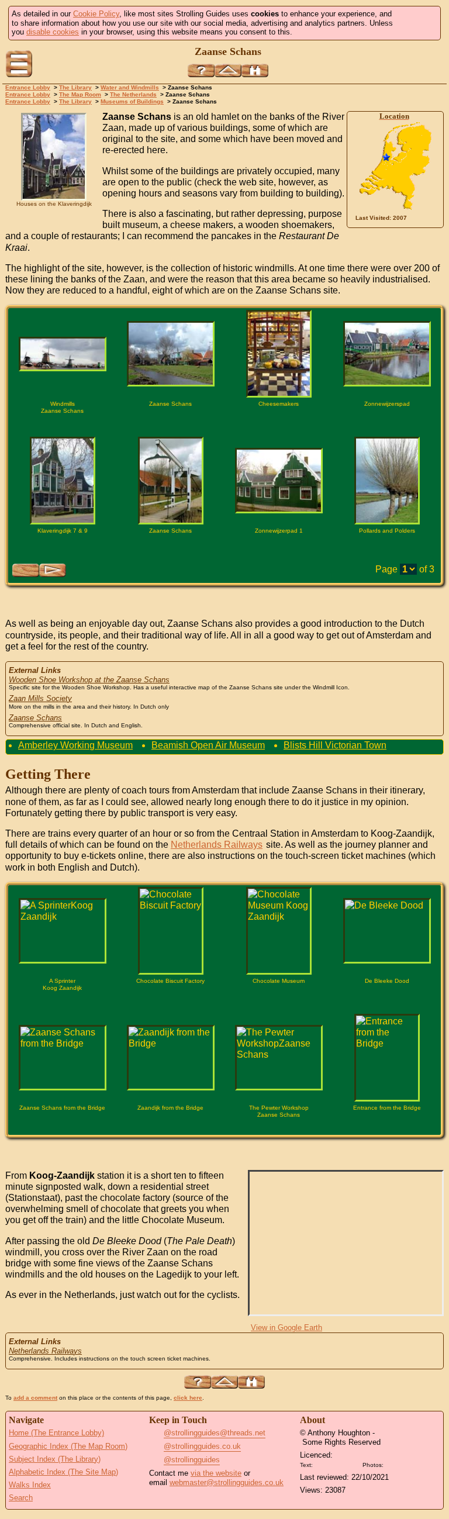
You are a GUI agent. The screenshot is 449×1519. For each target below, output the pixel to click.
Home (432, 65)
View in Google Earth (286, 1327)
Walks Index (30, 1484)
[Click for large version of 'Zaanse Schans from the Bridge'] (62, 1057)
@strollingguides (192, 1459)
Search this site (254, 70)
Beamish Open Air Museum (208, 745)
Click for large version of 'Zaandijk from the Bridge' (171, 1127)
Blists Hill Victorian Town (335, 745)
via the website (216, 1473)
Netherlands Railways (217, 845)
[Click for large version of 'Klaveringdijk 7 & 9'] (62, 480)
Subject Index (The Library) (55, 1459)
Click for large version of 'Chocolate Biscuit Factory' (171, 1001)
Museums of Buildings (132, 101)
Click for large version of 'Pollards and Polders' (387, 550)
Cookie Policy (96, 13)
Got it (415, 23)
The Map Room (80, 94)
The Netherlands (133, 94)
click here (188, 1397)
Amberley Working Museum (75, 745)
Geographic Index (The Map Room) (68, 1446)
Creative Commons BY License (337, 1463)
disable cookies (52, 31)
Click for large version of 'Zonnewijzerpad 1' (279, 550)
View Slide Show (224, 602)
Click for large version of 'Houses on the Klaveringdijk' (54, 215)
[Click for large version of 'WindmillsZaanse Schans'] (62, 354)
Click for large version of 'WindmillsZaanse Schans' (62, 423)
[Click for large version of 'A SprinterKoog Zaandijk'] (62, 931)
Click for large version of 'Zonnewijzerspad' (387, 423)
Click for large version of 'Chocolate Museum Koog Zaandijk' (279, 1001)
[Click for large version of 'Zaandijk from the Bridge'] (171, 1057)
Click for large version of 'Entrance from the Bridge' (387, 1127)
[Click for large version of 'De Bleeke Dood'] (387, 931)
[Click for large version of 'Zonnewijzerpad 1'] (279, 480)
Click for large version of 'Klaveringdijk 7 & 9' (62, 550)
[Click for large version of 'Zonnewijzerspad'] (387, 353)
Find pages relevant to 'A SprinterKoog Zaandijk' (37, 1001)
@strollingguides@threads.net (214, 1432)
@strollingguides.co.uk (202, 1446)
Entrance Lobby (27, 87)
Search (21, 1497)
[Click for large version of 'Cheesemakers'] (279, 354)
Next (52, 570)
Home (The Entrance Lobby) (56, 1432)
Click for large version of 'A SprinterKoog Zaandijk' (62, 1001)
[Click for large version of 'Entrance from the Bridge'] (387, 1058)
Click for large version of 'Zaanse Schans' (171, 423)
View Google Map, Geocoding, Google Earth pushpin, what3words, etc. (427, 218)
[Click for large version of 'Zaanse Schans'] (171, 353)
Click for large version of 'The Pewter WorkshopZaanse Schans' (279, 1127)
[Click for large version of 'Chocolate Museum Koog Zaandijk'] (279, 931)
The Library (75, 87)
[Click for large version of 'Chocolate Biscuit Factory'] (170, 931)
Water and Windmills (130, 87)
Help (201, 70)
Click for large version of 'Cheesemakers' (279, 423)
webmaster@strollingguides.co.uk (227, 1482)
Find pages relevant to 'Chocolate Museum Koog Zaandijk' (253, 1001)
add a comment (35, 1397)
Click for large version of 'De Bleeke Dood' (387, 1001)
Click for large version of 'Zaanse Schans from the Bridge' (62, 1127)
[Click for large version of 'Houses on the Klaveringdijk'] (54, 157)
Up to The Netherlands (228, 70)
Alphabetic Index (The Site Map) (63, 1472)
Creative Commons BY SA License (408, 1463)
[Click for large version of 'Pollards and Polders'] (387, 480)
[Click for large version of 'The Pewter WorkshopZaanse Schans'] (279, 1057)
